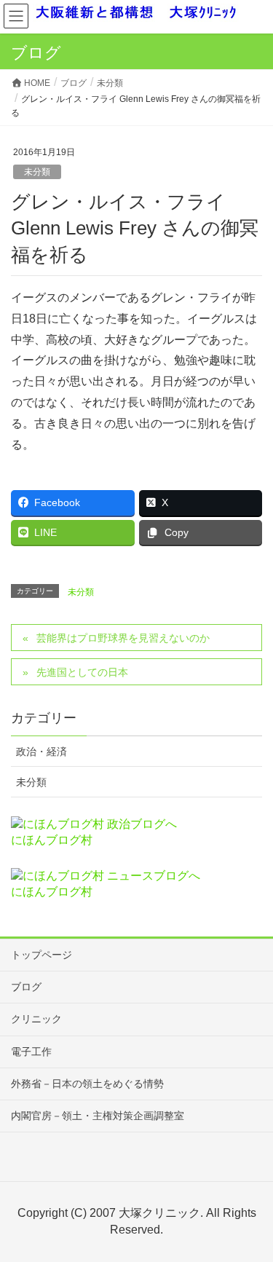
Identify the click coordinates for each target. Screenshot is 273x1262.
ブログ (26, 987)
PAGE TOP (251, 1211)
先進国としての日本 (82, 672)
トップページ (41, 955)
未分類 (37, 172)
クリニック (36, 1019)
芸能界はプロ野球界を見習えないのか (123, 638)
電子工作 (31, 1051)
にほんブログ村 (51, 840)
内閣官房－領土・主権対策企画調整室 (97, 1115)
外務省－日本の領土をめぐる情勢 (87, 1083)
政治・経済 (41, 751)
